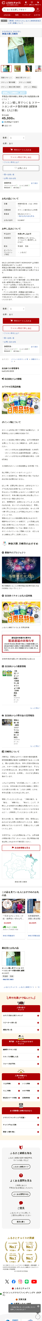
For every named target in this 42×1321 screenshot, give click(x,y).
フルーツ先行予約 (9, 1064)
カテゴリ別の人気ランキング (13, 1015)
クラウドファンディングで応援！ (14, 1117)
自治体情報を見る (22, 848)
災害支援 (22, 1299)
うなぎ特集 (7, 1083)
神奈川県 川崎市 (8, 979)
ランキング (26, 15)
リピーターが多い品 (10, 1022)
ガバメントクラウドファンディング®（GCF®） (22, 1294)
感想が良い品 (7, 1030)
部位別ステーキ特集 (10, 1098)
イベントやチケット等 (20, 359)
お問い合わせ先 (10, 178)
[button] (38, 10)
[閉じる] (38, 1306)
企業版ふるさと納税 (22, 1304)
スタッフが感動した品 (10, 1056)
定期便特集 (26, 1098)
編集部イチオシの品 (10, 1049)
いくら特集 (26, 1083)
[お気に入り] (37, 1316)
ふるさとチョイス (22, 1288)
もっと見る (34, 708)
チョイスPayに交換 (9, 1125)
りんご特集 (7, 1091)
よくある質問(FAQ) (20, 1194)
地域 (16, 15)
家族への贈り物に (9, 1132)
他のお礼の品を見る (26, 216)
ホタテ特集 (26, 1091)
